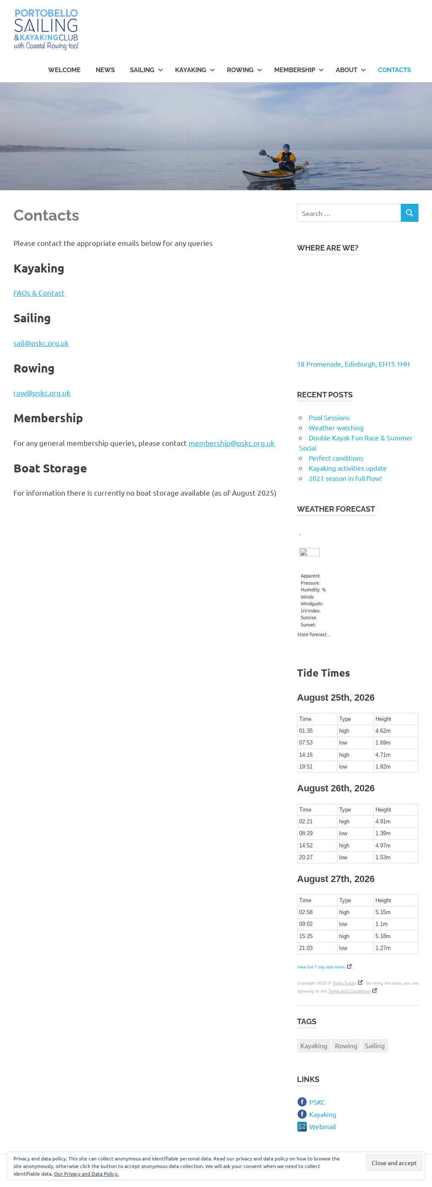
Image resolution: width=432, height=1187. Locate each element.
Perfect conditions (336, 457)
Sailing (142, 70)
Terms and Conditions (349, 991)
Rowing (240, 70)
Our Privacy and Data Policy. (86, 1173)
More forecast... (313, 633)
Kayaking (190, 70)
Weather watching (336, 427)
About (346, 70)
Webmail (322, 1126)
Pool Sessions (329, 417)
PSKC (317, 1102)
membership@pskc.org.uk (232, 442)
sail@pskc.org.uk (41, 342)
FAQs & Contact (39, 292)
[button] (46, 30)
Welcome (64, 70)
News (105, 70)
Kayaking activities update (348, 468)
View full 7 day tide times (321, 967)
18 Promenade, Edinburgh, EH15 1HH (353, 363)
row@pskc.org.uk (42, 392)
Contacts (394, 70)
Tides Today (344, 983)
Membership (294, 70)
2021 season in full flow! (345, 478)
